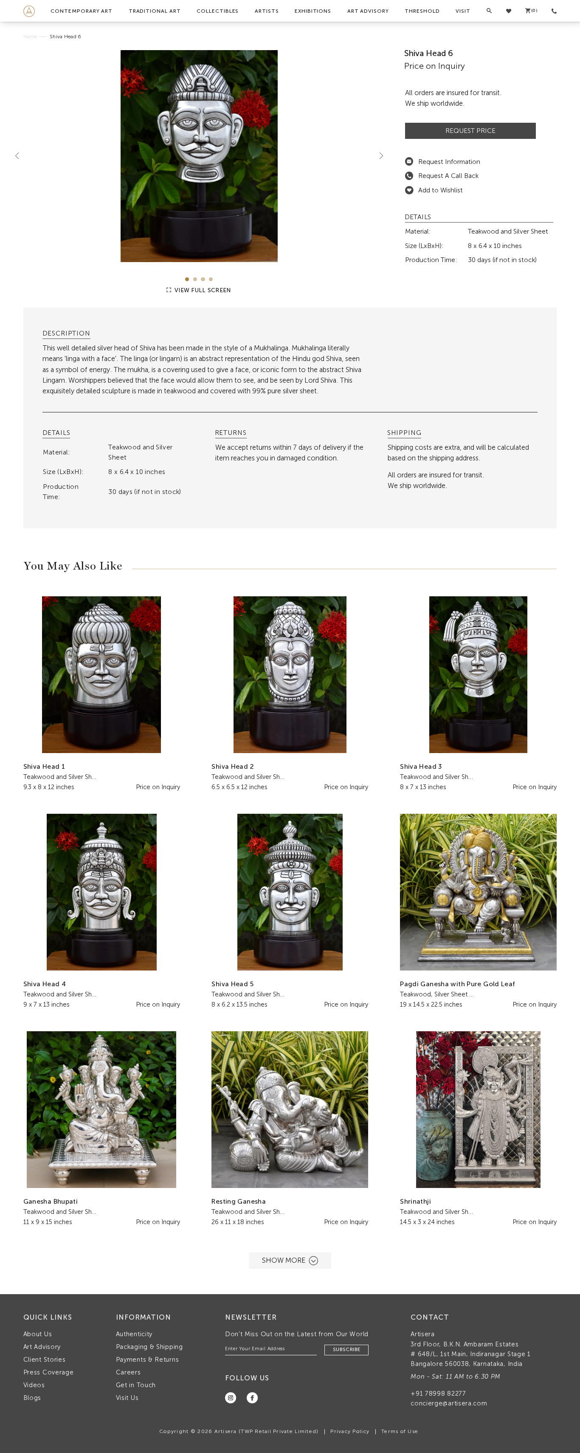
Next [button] (378, 156)
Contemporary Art (82, 11)
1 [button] (187, 279)
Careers (128, 1372)
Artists (267, 11)
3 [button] (203, 279)
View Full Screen (202, 290)
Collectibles (218, 11)
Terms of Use (399, 1431)
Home (30, 36)
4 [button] (211, 279)
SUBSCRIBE (346, 1349)
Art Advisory (368, 11)
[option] (199, 156)
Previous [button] (20, 156)
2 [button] (195, 279)
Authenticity (134, 1334)
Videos (34, 1385)
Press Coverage (48, 1372)
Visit (463, 11)
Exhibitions (313, 11)
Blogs (32, 1398)
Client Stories (44, 1359)
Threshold (422, 11)
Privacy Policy (349, 1431)
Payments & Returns (147, 1359)
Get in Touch (136, 1385)
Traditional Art (155, 11)
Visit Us (127, 1398)
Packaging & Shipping (149, 1347)
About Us (37, 1334)
